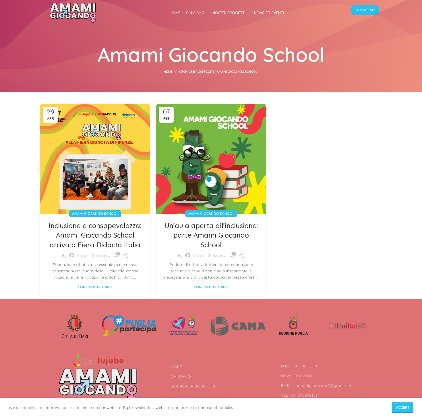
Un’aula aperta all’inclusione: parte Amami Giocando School (211, 235)
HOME (177, 366)
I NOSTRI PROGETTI (300, 366)
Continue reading (95, 287)
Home (168, 72)
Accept (402, 407)
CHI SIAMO (181, 376)
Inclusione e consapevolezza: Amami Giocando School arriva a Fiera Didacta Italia (95, 235)
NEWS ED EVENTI (297, 375)
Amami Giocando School (95, 214)
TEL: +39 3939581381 (300, 395)
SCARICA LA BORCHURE (193, 386)
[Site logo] (73, 12)
